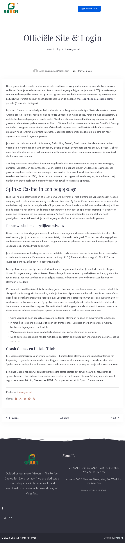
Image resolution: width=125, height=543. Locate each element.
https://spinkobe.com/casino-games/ (96, 99)
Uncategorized (24, 392)
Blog (58, 49)
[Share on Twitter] (20, 399)
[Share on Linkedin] (25, 399)
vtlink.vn (119, 537)
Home (48, 49)
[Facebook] (3, 508)
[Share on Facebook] (16, 399)
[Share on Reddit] (29, 399)
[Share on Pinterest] (34, 399)
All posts (64, 418)
